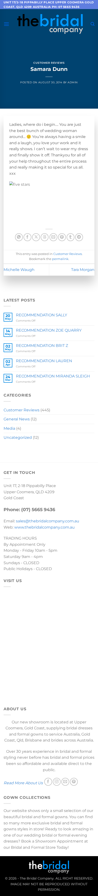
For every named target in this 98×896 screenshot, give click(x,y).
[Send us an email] (65, 782)
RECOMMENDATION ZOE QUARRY (49, 330)
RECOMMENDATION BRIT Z (42, 345)
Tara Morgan (82, 269)
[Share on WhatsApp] (19, 237)
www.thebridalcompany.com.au (44, 527)
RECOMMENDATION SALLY (41, 315)
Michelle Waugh (19, 269)
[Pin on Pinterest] (62, 237)
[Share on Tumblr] (70, 237)
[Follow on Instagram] (57, 782)
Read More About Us (23, 783)
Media (9, 428)
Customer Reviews (49, 62)
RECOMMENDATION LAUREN (44, 361)
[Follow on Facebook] (48, 782)
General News (17, 419)
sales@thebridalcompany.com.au (47, 521)
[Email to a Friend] (53, 237)
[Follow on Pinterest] (74, 782)
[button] (6, 24)
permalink (60, 259)
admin (73, 82)
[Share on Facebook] (27, 237)
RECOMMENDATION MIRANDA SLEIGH (53, 376)
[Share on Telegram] (79, 237)
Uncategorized (18, 437)
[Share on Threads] (45, 237)
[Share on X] (36, 237)
